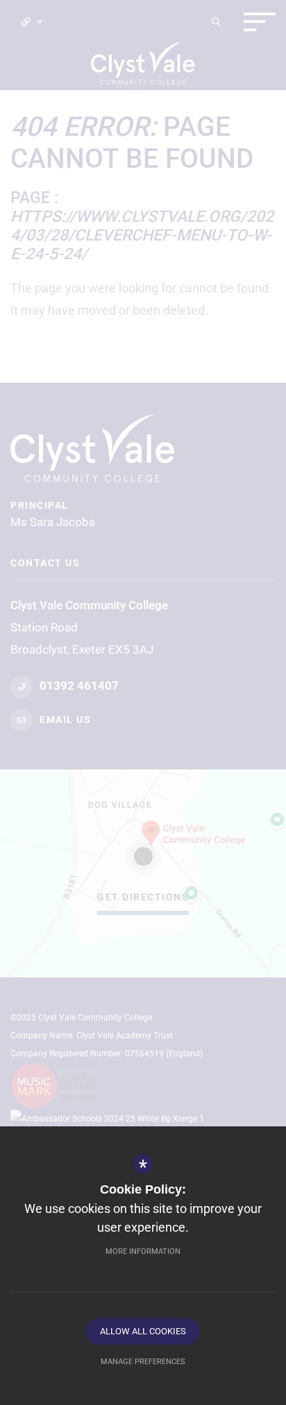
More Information (143, 1251)
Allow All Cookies (143, 1331)
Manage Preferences (143, 1361)
